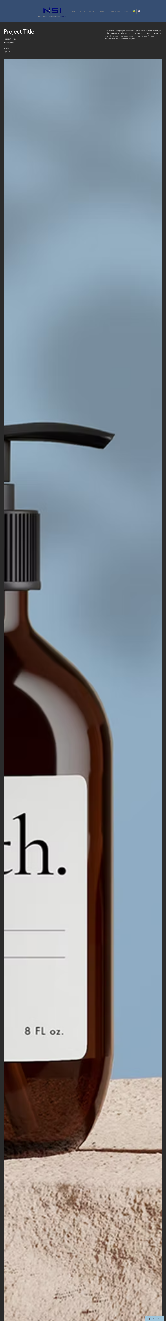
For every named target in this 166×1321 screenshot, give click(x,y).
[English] (138, 11)
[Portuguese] (134, 11)
